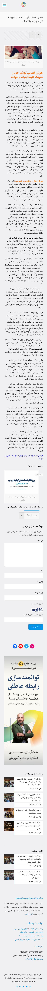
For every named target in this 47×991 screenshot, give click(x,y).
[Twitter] (27, 986)
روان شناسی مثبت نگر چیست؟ (31, 936)
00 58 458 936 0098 (34, 959)
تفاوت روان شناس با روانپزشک (31, 932)
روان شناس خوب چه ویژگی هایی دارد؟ (28, 928)
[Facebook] (30, 986)
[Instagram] (17, 986)
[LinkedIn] (20, 986)
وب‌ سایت (39, 592)
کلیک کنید (28, 914)
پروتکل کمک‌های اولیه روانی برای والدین (25, 507)
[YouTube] (23, 986)
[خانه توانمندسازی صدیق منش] (23, 4)
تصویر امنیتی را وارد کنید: (33, 615)
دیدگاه (40, 540)
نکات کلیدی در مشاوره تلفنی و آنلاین (29, 939)
